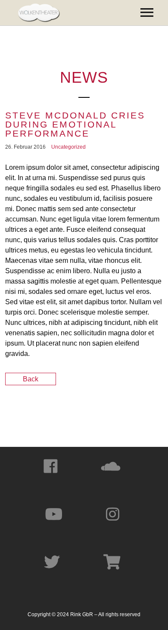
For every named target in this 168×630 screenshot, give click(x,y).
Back (30, 379)
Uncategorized (68, 147)
